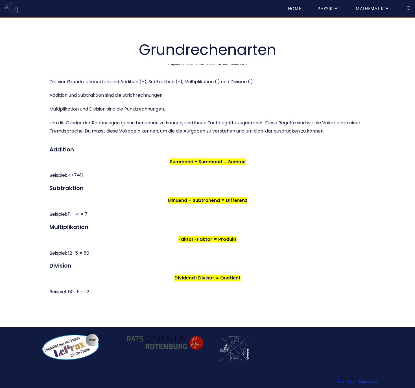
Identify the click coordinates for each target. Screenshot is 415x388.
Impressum (368, 381)
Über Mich (346, 381)
